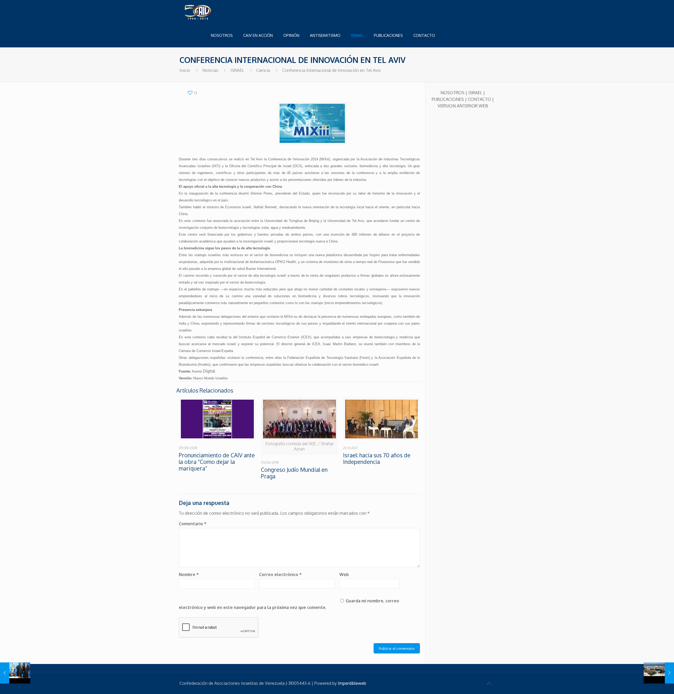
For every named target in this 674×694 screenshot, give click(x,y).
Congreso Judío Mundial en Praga (294, 473)
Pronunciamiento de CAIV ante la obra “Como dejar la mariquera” (217, 462)
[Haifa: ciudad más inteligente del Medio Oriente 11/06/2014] (659, 672)
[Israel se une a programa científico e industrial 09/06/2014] (15, 672)
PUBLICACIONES (448, 99)
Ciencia (263, 70)
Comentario (192, 523)
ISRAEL (237, 70)
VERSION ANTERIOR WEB (463, 105)
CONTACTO (479, 99)
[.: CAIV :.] (211, 12)
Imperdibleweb (352, 683)
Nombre (189, 574)
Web (344, 574)
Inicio (185, 70)
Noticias (210, 70)
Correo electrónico (280, 574)
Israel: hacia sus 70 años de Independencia (376, 458)
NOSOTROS (452, 92)
